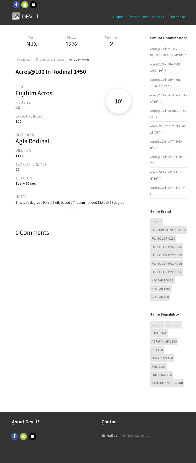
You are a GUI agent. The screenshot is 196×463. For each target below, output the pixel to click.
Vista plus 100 (162, 358)
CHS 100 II (173, 325)
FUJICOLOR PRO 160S (167, 255)
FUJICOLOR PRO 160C (167, 247)
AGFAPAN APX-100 (164, 341)
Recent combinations (146, 16)
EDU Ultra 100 (162, 375)
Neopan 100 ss (162, 280)
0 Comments (81, 59)
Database (177, 16)
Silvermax (159, 333)
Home (118, 16)
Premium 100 (161, 383)
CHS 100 (157, 325)
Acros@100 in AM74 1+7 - (167, 188)
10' (118, 101)
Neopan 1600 (161, 288)
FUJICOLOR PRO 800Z (167, 272)
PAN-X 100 (158, 366)
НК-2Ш (178, 383)
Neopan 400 (160, 297)
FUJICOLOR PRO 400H (167, 263)
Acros (157, 222)
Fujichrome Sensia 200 (169, 230)
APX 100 (157, 350)
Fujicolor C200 (163, 238)
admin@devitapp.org (135, 436)
